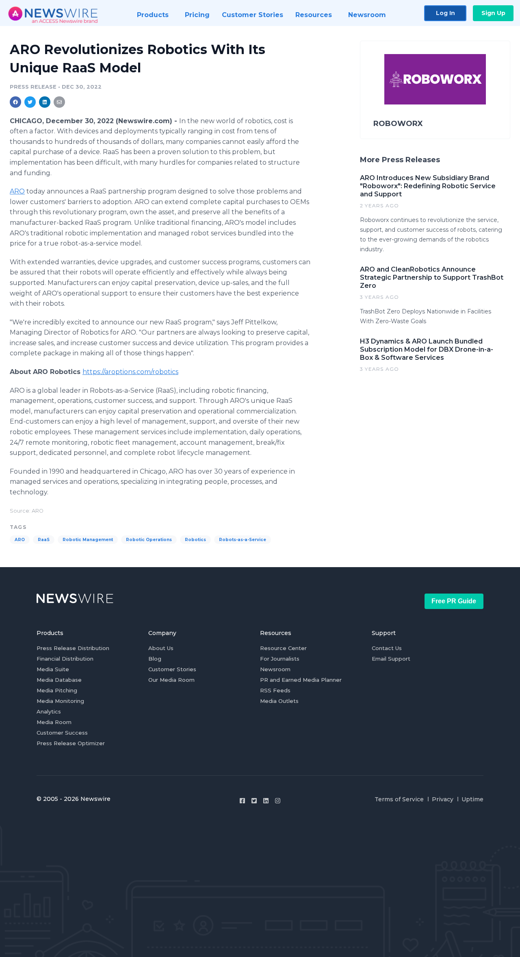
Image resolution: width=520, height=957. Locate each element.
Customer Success (62, 732)
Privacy (442, 799)
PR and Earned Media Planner (301, 679)
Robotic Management (88, 539)
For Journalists (279, 658)
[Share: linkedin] (45, 102)
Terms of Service (399, 799)
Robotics (195, 539)
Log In (445, 13)
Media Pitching (57, 690)
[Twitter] (254, 801)
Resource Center (283, 648)
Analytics (49, 711)
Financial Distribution (65, 658)
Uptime (472, 799)
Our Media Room (171, 679)
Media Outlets (279, 701)
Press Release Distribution (73, 648)
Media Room (54, 722)
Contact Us (387, 648)
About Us (160, 648)
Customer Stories (172, 669)
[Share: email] (59, 102)
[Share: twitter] (30, 102)
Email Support (391, 658)
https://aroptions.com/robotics (130, 372)
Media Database (59, 679)
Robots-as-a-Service (242, 539)
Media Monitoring (60, 701)
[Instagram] (277, 801)
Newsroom (275, 669)
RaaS (44, 539)
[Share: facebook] (15, 102)
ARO (17, 191)
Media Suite (53, 669)
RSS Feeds (275, 690)
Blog (154, 658)
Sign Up (493, 13)
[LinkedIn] (266, 801)
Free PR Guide (453, 601)
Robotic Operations (149, 539)
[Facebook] (242, 801)
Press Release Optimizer (71, 743)
